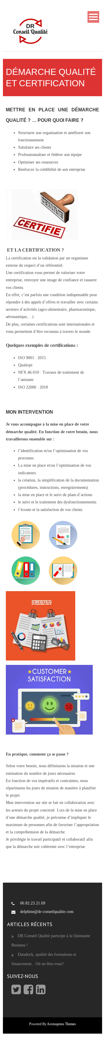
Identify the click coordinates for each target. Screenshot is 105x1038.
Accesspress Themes (61, 1024)
